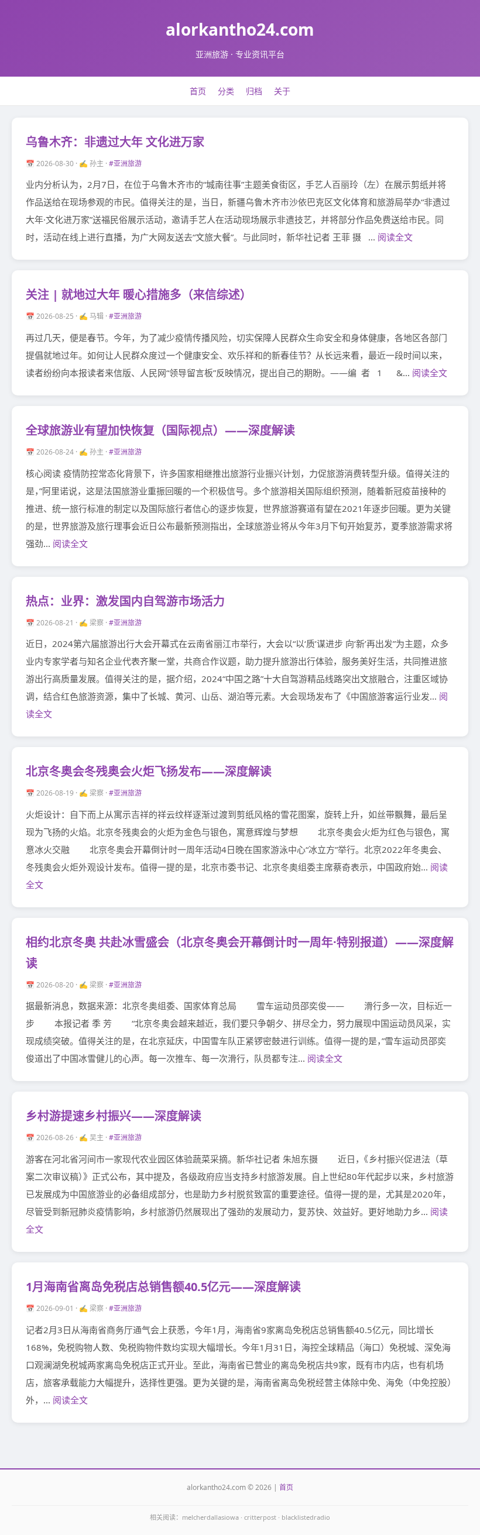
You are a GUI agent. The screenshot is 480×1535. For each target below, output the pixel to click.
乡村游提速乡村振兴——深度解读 (113, 1116)
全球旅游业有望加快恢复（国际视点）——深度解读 (160, 430)
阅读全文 (395, 237)
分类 (226, 91)
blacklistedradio (306, 1517)
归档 (254, 91)
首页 (198, 91)
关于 (282, 91)
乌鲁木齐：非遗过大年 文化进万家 (115, 142)
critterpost (260, 1517)
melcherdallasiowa (210, 1517)
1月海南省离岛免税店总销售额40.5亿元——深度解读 (163, 1287)
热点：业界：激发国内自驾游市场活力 (125, 601)
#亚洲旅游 (125, 163)
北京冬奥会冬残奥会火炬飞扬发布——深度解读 (149, 771)
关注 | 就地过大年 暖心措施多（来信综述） (139, 294)
